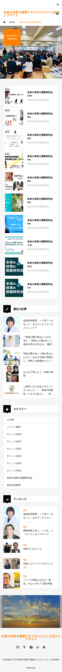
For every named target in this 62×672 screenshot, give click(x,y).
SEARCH (57, 4)
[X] (24, 647)
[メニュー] (57, 14)
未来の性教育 (14, 485)
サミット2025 (14, 470)
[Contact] (37, 647)
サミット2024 (14, 463)
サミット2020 (14, 434)
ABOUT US (8, 608)
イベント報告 (14, 427)
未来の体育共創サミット (14, 613)
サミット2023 (14, 456)
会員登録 (7, 619)
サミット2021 (14, 441)
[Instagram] (18, 647)
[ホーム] (4, 22)
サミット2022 (14, 448)
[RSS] (44, 647)
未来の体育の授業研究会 (19, 477)
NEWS (36, 608)
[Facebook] (31, 647)
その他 (10, 419)
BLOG (35, 613)
